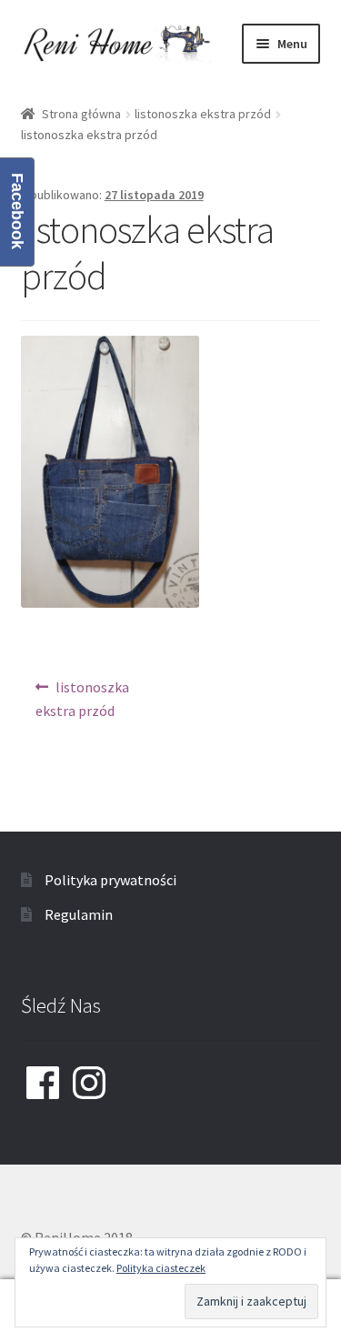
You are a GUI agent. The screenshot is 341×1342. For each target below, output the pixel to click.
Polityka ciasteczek (161, 1268)
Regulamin (79, 914)
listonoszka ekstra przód (203, 114)
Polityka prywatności (110, 880)
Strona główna (81, 114)
